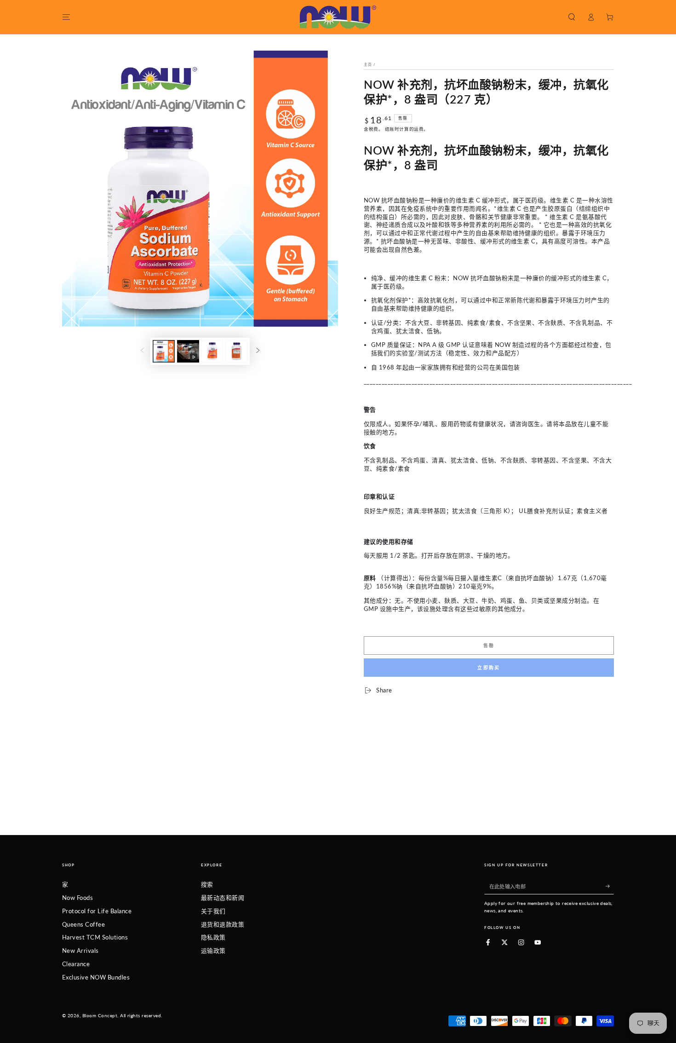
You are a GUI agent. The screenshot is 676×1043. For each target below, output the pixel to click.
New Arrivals (80, 950)
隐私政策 (213, 937)
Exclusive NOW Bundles (96, 977)
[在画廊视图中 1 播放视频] (188, 351)
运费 (419, 129)
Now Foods (77, 897)
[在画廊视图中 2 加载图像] (212, 351)
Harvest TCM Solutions (95, 937)
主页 (368, 64)
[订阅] (610, 886)
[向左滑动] (142, 351)
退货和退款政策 (222, 924)
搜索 (207, 884)
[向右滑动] (258, 351)
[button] (571, 17)
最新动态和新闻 (222, 897)
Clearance (76, 964)
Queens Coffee (83, 924)
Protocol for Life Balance (97, 911)
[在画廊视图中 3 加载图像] (236, 351)
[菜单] (66, 17)
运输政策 (213, 950)
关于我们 (213, 911)
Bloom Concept (99, 1015)
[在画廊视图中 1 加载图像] (164, 351)
